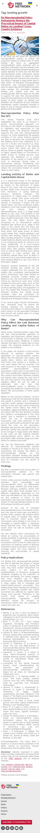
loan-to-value (14, 769)
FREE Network (15, 758)
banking (9, 764)
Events (4, 801)
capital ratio (19, 764)
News (3, 804)
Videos (4, 808)
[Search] (37, 5)
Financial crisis (18, 767)
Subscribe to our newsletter (16, 822)
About (3, 814)
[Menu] (3, 3)
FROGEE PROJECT (8, 798)
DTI (9, 767)
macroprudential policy (11, 771)
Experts (4, 811)
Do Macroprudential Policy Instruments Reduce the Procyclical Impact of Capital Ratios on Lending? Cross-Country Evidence (18, 23)
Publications (6, 795)
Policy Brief (21, 32)
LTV (22, 769)
